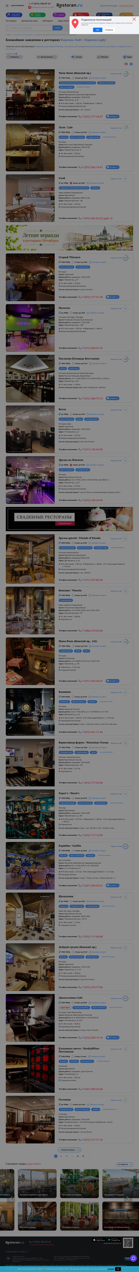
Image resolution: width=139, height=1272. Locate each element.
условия (111, 1269)
